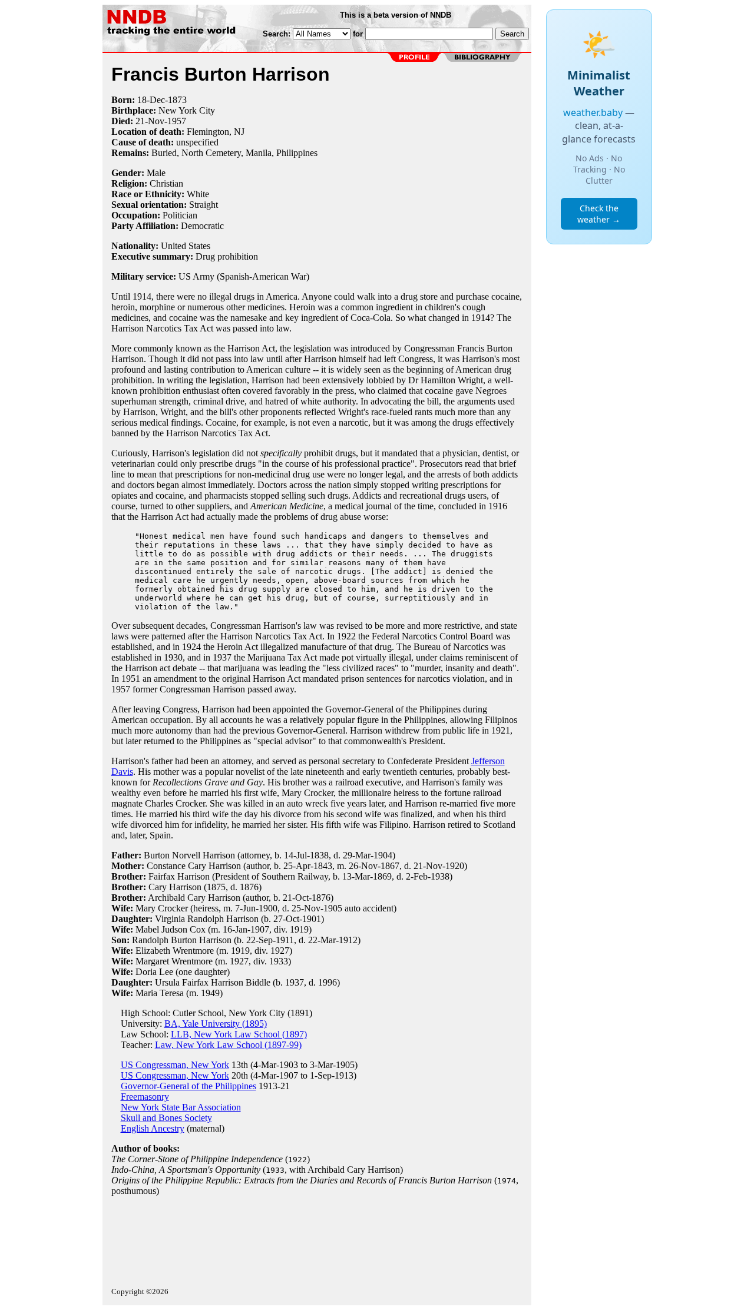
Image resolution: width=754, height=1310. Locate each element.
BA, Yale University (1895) (215, 1024)
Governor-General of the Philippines (188, 1086)
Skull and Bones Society (166, 1118)
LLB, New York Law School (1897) (239, 1034)
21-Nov (149, 121)
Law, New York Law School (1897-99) (228, 1045)
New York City (186, 110)
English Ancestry (152, 1128)
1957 (176, 121)
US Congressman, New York (175, 1065)
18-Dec (151, 100)
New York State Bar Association (181, 1107)
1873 (177, 100)
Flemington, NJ (215, 132)
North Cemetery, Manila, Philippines (249, 153)
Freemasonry (145, 1097)
